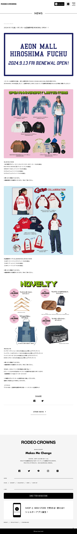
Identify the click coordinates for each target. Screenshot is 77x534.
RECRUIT (6, 522)
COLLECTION (21, 482)
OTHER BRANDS (25, 522)
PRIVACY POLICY (15, 522)
